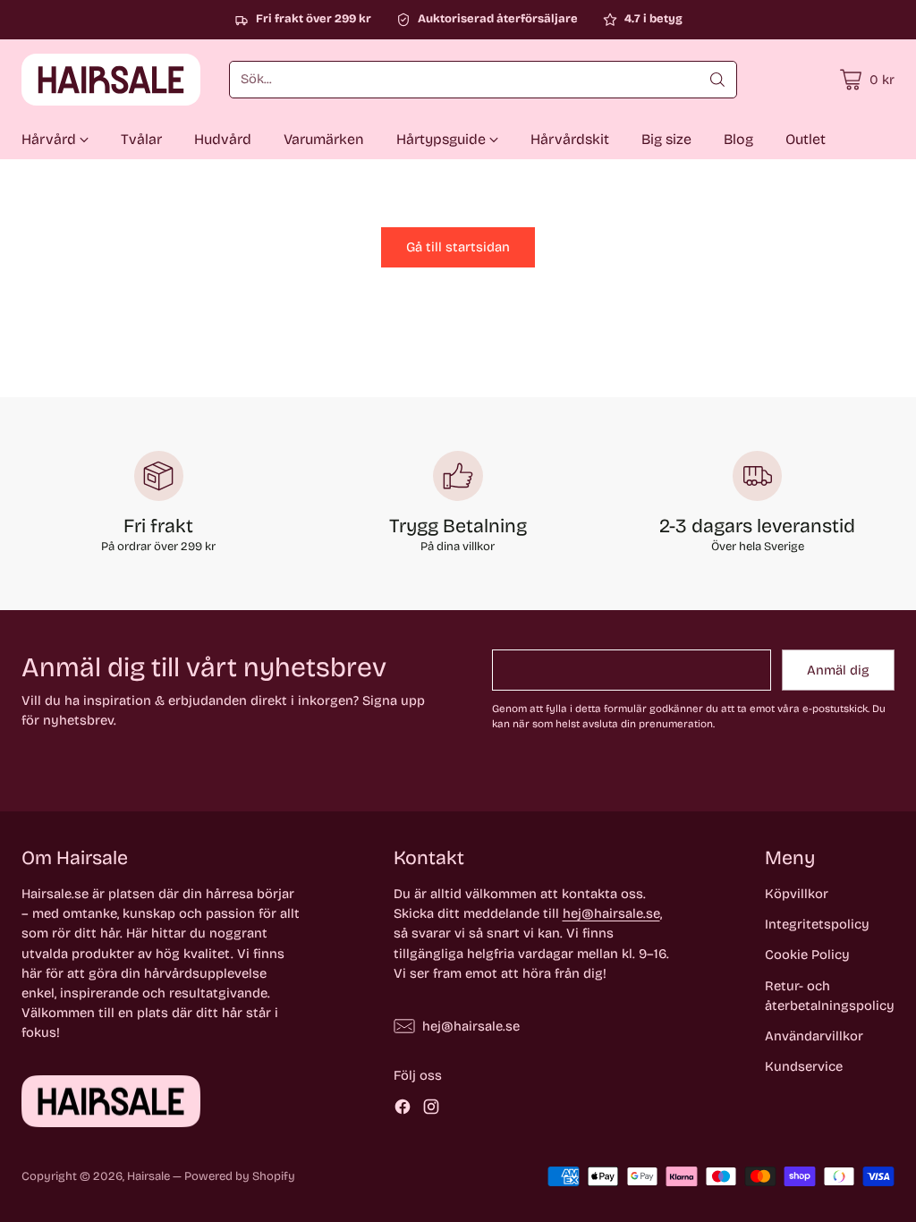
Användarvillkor (814, 1036)
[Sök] (717, 79)
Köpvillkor (796, 894)
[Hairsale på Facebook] (402, 1109)
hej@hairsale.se (611, 913)
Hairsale (148, 1176)
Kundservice (804, 1066)
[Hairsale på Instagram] (431, 1109)
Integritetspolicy (817, 924)
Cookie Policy (807, 954)
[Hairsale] (110, 80)
